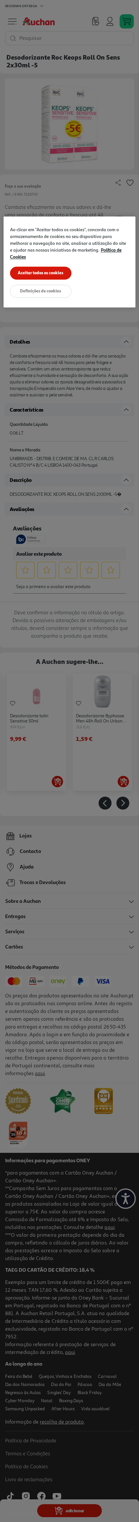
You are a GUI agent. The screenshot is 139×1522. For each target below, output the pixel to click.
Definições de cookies (40, 291)
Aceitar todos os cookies (40, 273)
